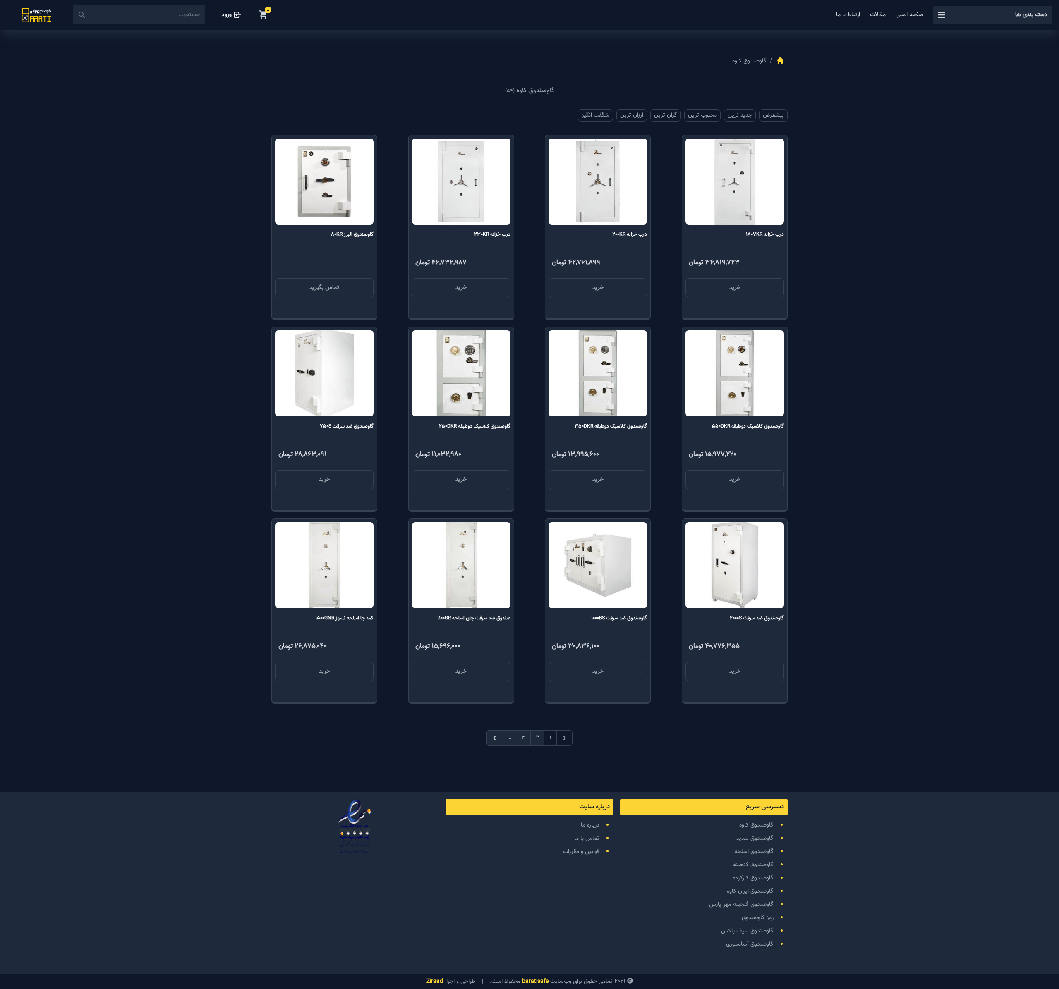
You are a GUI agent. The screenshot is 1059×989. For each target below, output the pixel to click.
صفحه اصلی (909, 15)
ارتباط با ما (848, 14)
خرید (734, 287)
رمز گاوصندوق (758, 917)
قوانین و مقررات (581, 851)
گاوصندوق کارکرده (753, 878)
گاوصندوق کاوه (756, 825)
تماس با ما (586, 838)
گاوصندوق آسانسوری (750, 944)
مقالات (878, 14)
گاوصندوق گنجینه (753, 865)
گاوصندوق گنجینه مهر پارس (741, 904)
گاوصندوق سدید (755, 838)
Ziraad (434, 981)
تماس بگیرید (324, 287)
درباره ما (590, 825)
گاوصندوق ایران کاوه (750, 891)
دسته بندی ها (1031, 15)
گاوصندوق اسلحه (754, 851)
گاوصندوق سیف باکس (747, 931)
